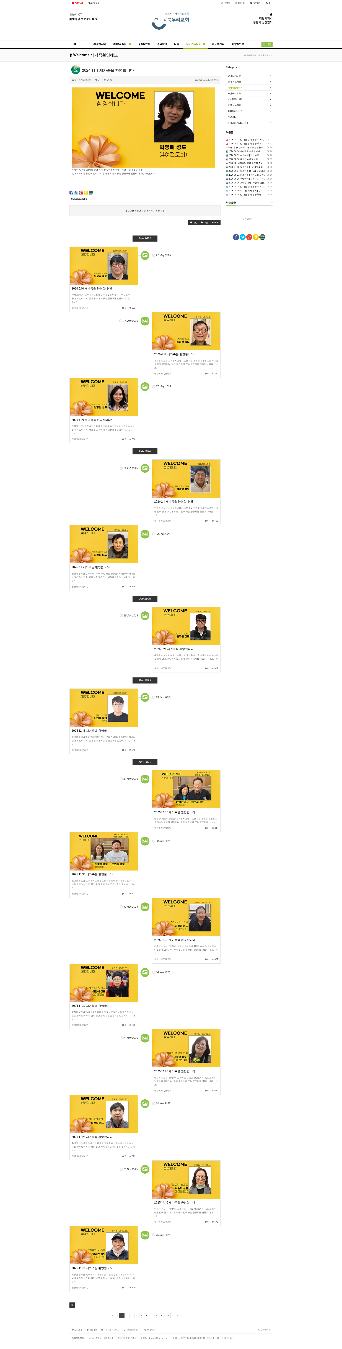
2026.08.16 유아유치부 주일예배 (244, 151)
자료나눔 (232, 117)
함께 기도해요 (234, 81)
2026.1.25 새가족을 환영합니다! (174, 649)
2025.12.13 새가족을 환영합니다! (92, 730)
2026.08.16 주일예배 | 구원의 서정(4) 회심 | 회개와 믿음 (255, 179)
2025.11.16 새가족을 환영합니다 (174, 1202)
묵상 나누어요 (234, 105)
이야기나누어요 (235, 111)
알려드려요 (233, 76)
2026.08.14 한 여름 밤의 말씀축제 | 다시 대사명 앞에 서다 (255, 194)
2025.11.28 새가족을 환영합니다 (174, 1071)
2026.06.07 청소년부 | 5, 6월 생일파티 (246, 171)
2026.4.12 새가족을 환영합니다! (174, 354)
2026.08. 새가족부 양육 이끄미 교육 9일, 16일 (250, 163)
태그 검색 (95, 3)
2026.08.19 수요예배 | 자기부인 (243, 155)
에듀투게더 (218, 44)
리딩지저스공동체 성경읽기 (263, 20)
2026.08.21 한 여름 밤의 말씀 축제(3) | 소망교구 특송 (253, 139)
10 (167, 1315)
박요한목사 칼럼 (235, 99)
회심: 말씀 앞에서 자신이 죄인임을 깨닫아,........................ (254, 147)
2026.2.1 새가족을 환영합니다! (173, 501)
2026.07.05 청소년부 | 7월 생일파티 (245, 167)
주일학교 (162, 44)
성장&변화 (144, 44)
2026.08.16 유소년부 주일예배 (243, 159)
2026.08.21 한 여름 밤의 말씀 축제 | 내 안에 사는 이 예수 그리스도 (259, 143)
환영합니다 (99, 44)
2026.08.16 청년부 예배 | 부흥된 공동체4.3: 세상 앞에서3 (255, 182)
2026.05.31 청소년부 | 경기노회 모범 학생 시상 (250, 175)
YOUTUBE (78, 3)
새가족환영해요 (235, 87)
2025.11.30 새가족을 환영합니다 (174, 812)
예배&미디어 (120, 44)
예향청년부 (238, 44)
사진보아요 (233, 93)
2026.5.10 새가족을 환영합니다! (92, 288)
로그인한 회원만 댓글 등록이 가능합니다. (144, 210)
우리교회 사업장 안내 (238, 123)
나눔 (176, 44)
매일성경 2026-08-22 (83, 19)
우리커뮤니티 (194, 44)
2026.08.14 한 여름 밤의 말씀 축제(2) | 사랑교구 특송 (253, 186)
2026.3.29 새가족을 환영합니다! (92, 420)
